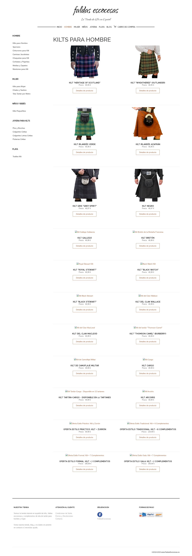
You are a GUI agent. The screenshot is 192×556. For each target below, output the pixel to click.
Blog (109, 27)
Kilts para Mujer (19, 86)
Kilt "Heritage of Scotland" (84, 83)
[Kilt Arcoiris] (148, 391)
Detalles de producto (84, 91)
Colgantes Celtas (20, 132)
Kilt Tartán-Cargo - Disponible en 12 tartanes (85, 397)
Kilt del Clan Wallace (148, 302)
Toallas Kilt (17, 156)
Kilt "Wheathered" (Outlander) (148, 83)
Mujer (77, 27)
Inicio (59, 27)
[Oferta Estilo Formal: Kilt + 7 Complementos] (85, 455)
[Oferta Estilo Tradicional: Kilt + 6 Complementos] (148, 423)
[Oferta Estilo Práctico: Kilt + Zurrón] (84, 423)
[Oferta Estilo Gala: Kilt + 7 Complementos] (148, 455)
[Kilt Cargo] (148, 359)
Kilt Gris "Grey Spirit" (85, 206)
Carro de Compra (126, 27)
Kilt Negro (148, 206)
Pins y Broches (19, 128)
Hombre (68, 27)
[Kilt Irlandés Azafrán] (148, 123)
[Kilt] (84, 61)
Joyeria (93, 27)
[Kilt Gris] (84, 185)
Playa (101, 27)
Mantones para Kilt (20, 69)
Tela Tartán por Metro (21, 94)
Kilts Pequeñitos (19, 111)
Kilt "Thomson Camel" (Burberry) (148, 334)
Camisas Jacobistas (21, 54)
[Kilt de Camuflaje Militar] (85, 359)
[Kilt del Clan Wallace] (148, 295)
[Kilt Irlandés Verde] (84, 123)
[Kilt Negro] (148, 185)
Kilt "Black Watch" (148, 270)
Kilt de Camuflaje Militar (85, 366)
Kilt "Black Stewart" (85, 302)
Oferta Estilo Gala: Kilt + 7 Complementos (148, 461)
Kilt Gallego (85, 238)
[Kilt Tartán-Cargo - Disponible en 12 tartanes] (84, 391)
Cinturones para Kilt (21, 51)
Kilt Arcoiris (148, 397)
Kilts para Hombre (20, 43)
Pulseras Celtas (19, 139)
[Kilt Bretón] (148, 232)
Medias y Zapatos (20, 65)
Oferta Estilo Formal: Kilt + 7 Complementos (84, 461)
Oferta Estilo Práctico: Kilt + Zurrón (84, 429)
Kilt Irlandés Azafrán (148, 144)
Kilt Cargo (148, 366)
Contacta (59, 519)
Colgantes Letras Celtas (23, 135)
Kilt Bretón (148, 238)
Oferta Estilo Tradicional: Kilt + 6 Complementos (148, 429)
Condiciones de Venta (64, 513)
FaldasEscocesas (104, 519)
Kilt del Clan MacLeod (84, 334)
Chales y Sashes (20, 90)
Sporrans (16, 47)
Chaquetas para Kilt (21, 58)
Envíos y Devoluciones (64, 516)
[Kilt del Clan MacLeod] (85, 327)
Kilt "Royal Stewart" (85, 270)
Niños (85, 27)
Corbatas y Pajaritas (21, 62)
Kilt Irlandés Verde (85, 144)
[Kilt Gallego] (85, 232)
